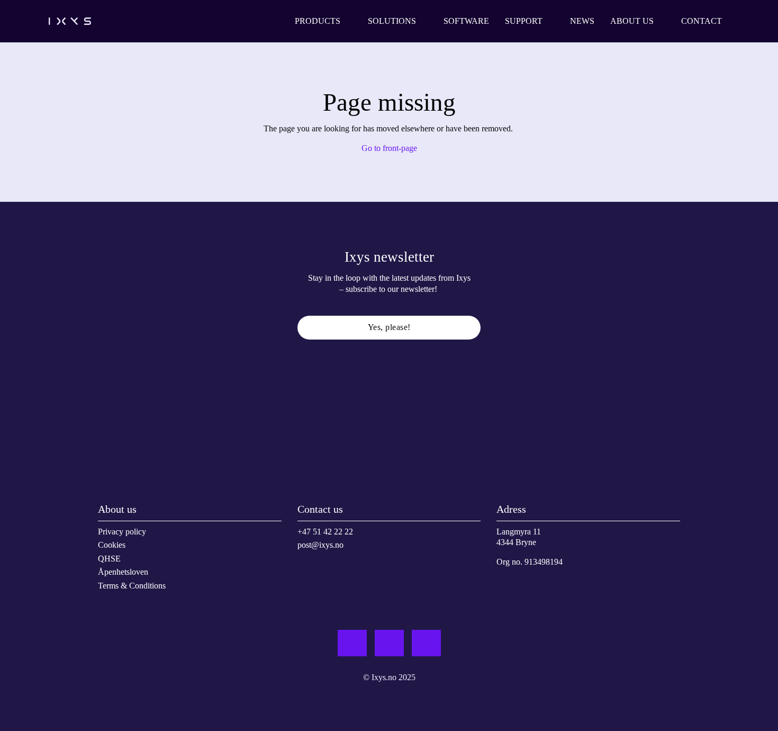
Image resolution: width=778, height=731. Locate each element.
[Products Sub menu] (349, 21)
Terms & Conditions (132, 585)
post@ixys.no (320, 544)
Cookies (111, 544)
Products (317, 20)
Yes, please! (389, 327)
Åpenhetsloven (123, 571)
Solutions (392, 20)
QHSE (109, 558)
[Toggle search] (746, 21)
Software (466, 20)
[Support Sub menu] (551, 21)
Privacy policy (122, 531)
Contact (701, 20)
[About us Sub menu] (662, 21)
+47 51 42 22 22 (325, 531)
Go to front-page (389, 148)
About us (632, 20)
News (582, 20)
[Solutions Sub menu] (424, 21)
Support (523, 20)
